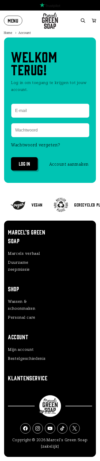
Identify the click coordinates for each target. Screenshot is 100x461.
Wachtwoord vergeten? (35, 145)
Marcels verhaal (24, 253)
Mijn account (21, 349)
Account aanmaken (69, 164)
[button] (13, 20)
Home (8, 33)
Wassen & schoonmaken (21, 305)
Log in (24, 163)
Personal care (21, 317)
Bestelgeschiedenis (27, 358)
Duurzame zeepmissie (19, 266)
